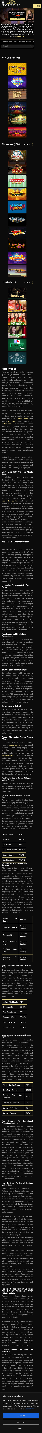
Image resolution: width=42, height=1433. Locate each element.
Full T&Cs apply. (20, 36)
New (9, 42)
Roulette (20, 42)
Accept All (21, 1416)
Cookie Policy (30, 1409)
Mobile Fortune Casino (11, 3)
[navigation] (21, 2)
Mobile (26, 42)
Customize (21, 1422)
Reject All (21, 1428)
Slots (14, 42)
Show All (27, 144)
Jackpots (33, 42)
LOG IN (37, 6)
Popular (4, 42)
